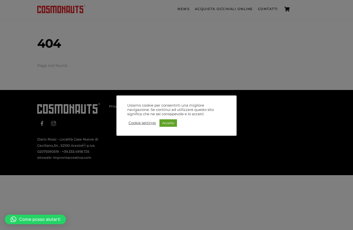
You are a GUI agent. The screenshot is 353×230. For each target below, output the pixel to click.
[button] (35, 219)
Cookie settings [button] (142, 123)
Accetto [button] (168, 123)
